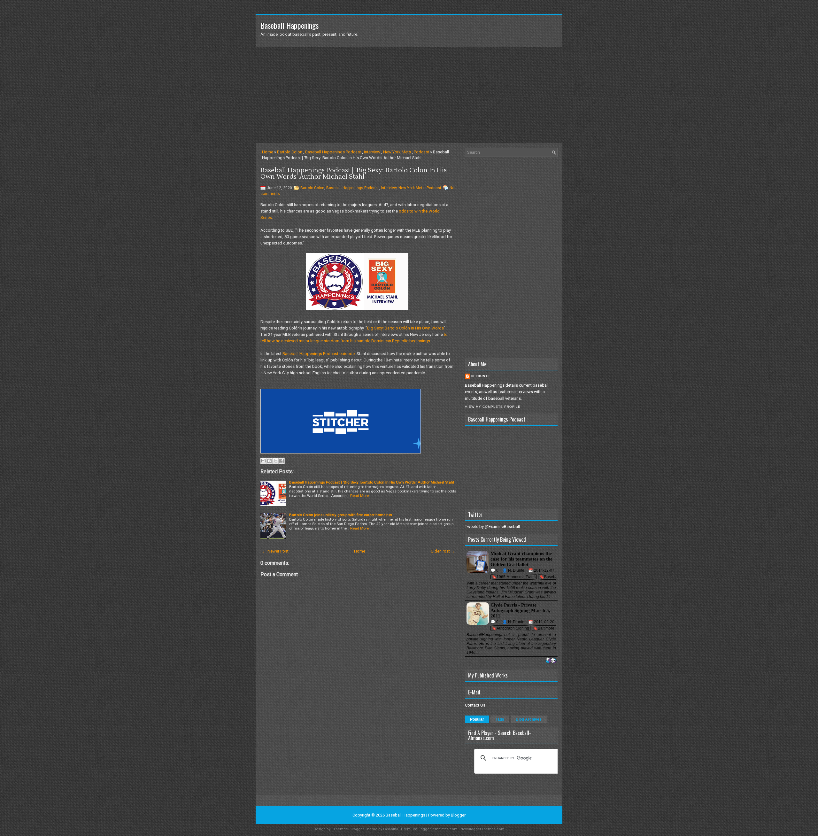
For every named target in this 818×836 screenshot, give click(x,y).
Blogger (458, 815)
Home (267, 152)
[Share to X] (275, 461)
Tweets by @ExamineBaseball (492, 526)
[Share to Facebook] (281, 461)
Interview (372, 152)
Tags (500, 719)
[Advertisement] (409, 95)
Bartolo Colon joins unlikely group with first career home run (340, 515)
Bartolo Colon (289, 152)
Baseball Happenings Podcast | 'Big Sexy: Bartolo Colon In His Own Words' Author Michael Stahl (353, 173)
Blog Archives (529, 719)
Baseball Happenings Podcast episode (318, 353)
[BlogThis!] (269, 461)
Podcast (421, 152)
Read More (359, 495)
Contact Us (475, 705)
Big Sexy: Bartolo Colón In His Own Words (405, 328)
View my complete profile (493, 406)
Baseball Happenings (289, 25)
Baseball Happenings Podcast (333, 152)
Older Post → (443, 551)
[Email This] (263, 461)
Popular (477, 719)
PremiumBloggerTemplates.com (429, 829)
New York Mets (397, 152)
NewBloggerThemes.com (482, 829)
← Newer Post (275, 551)
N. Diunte (480, 376)
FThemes (339, 829)
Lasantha (390, 829)
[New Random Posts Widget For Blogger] (551, 661)
